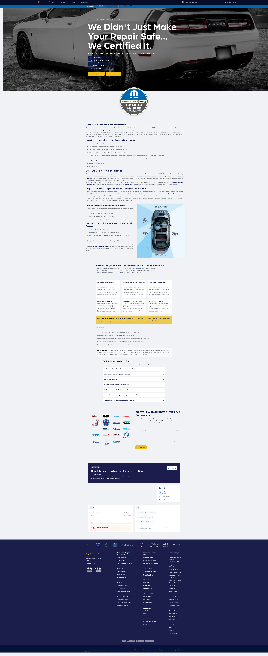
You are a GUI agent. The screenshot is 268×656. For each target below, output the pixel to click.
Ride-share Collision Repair (124, 596)
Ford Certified (146, 582)
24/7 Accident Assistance (149, 571)
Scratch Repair (121, 571)
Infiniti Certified (147, 599)
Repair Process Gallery (149, 619)
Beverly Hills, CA (173, 613)
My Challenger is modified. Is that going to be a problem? (119, 369)
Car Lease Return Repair (149, 560)
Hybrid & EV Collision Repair (124, 602)
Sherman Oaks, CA (174, 594)
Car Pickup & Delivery (148, 568)
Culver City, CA (172, 630)
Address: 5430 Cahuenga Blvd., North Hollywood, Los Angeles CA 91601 (94, 558)
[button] (54, 2)
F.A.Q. (144, 616)
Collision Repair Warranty (175, 572)
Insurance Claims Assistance (150, 563)
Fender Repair (120, 582)
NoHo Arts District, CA (174, 602)
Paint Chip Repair (121, 574)
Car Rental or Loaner (148, 566)
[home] (43, 2)
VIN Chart (145, 627)
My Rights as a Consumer (149, 621)
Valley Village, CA (173, 599)
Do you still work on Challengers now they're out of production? (121, 395)
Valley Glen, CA (173, 596)
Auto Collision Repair (122, 554)
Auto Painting (120, 560)
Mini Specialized (147, 605)
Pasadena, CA (173, 616)
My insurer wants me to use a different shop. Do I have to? (120, 400)
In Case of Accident (174, 554)
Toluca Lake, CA (173, 588)
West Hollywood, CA (174, 608)
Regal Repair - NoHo (93, 554)
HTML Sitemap (173, 577)
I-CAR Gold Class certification (97, 161)
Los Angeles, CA (173, 585)
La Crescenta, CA (173, 619)
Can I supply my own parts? (111, 379)
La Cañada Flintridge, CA (175, 622)
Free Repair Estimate (148, 557)
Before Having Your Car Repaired (175, 558)
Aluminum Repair (121, 557)
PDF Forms (146, 624)
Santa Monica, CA (173, 627)
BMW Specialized (147, 602)
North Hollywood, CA (174, 605)
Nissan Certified (147, 596)
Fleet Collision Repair (122, 608)
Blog (144, 613)
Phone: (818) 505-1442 (91, 563)
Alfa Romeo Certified (148, 593)
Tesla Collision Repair (122, 605)
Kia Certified (146, 591)
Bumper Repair (121, 588)
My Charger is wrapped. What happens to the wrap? (118, 389)
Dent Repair (120, 566)
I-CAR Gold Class (147, 577)
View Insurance (141, 447)
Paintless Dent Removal (123, 568)
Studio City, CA (173, 591)
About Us (145, 610)
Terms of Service (173, 569)
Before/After (84, 2)
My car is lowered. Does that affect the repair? (116, 384)
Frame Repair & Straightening (124, 563)
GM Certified (146, 585)
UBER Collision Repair (122, 599)
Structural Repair (121, 577)
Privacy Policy (172, 566)
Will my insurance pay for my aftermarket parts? (117, 374)
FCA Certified (146, 579)
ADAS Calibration (121, 594)
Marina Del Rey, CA (174, 633)
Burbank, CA (172, 582)
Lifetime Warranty (148, 554)
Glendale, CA (172, 610)
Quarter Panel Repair (122, 585)
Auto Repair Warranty (174, 575)
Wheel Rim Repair (121, 580)
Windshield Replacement (123, 591)
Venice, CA (171, 624)
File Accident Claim (174, 561)
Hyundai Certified (147, 588)
